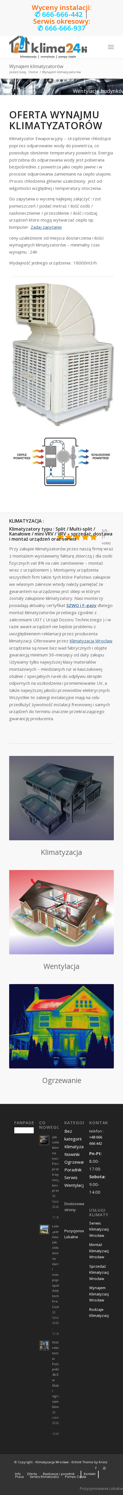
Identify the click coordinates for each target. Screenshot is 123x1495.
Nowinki (72, 1154)
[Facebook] (96, 1468)
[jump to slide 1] (57, 81)
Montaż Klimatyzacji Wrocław (99, 1250)
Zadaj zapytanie (46, 227)
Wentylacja (75, 1185)
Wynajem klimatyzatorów (36, 66)
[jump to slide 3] (66, 81)
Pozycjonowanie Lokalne (101, 1488)
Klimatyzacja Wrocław (91, 641)
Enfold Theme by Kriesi (89, 1462)
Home (33, 72)
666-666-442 (62, 14)
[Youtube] (104, 1468)
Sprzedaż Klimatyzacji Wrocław (99, 1272)
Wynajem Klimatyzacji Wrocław (99, 1294)
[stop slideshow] (73, 80)
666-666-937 (65, 28)
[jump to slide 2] (61, 81)
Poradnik (73, 1169)
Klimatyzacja (76, 1146)
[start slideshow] (50, 80)
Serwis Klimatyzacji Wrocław (99, 1229)
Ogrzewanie (76, 1162)
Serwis (71, 1177)
